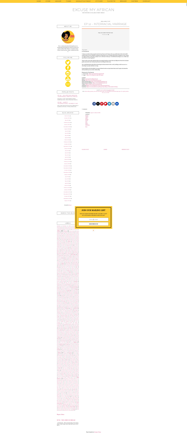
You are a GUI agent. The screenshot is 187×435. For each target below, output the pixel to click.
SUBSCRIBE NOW (93, 224)
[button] (93, 210)
